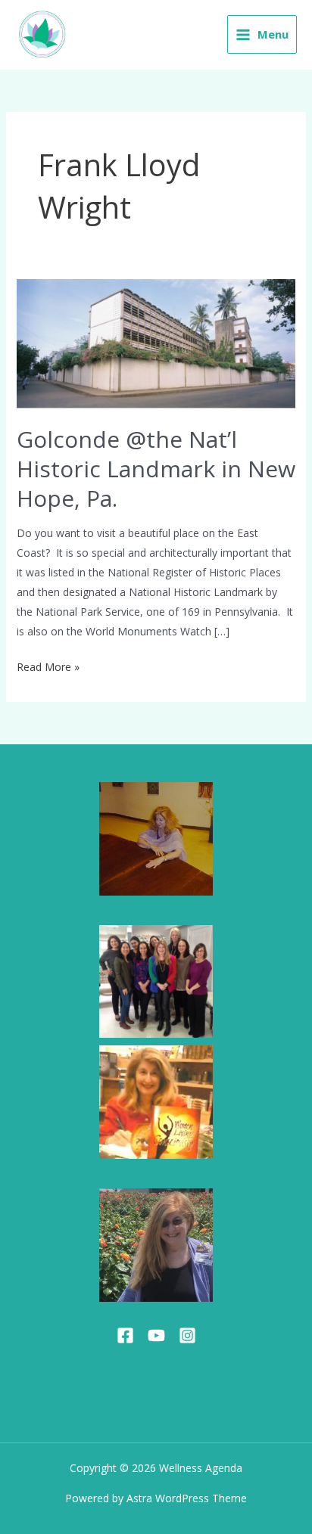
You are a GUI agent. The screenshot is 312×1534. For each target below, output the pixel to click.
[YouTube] (156, 1335)
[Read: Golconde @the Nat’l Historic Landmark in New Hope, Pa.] (156, 342)
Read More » (48, 665)
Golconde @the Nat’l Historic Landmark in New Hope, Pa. (156, 469)
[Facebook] (125, 1335)
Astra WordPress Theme (186, 1498)
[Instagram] (187, 1335)
